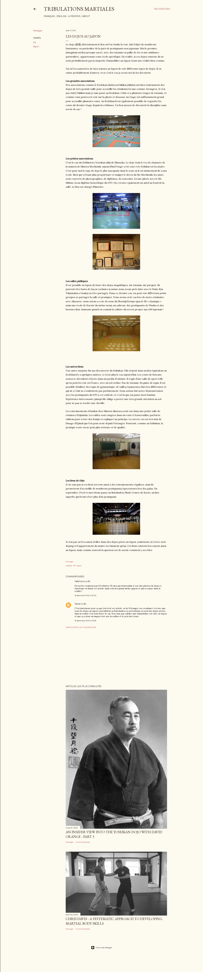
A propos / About (79, 16)
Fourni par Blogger (104, 947)
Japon (36, 46)
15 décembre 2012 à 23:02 (85, 595)
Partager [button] (37, 30)
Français (49, 16)
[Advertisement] (116, 657)
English (62, 16)
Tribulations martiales (79, 8)
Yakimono (80, 581)
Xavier (78, 603)
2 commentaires (83, 842)
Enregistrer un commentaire (81, 627)
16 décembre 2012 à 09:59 (85, 620)
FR (34, 42)
